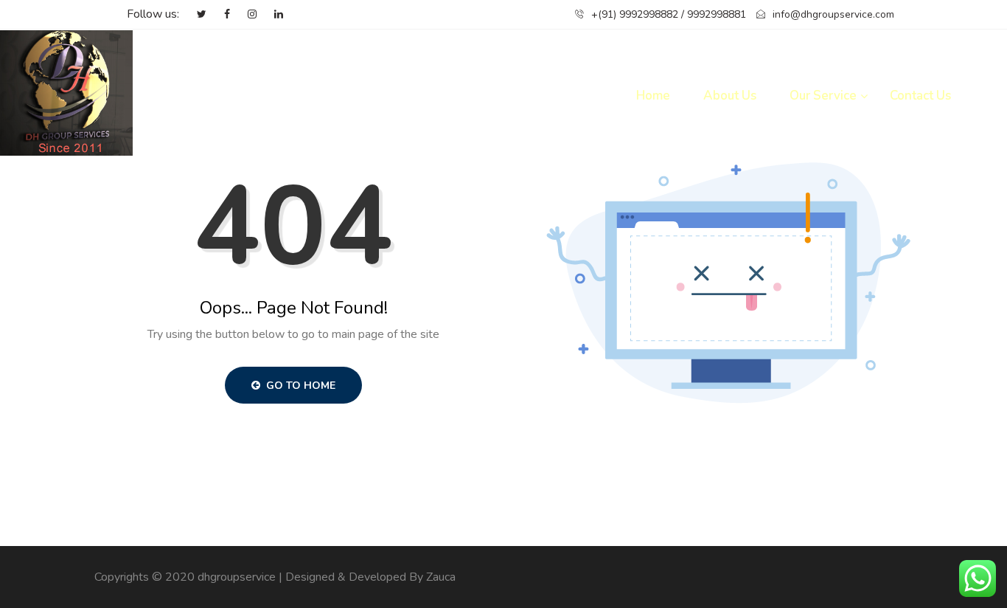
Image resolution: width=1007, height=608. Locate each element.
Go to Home (299, 386)
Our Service (823, 95)
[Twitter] (194, 14)
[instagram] (245, 14)
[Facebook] (219, 14)
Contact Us (920, 95)
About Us (729, 95)
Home (653, 95)
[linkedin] (271, 14)
